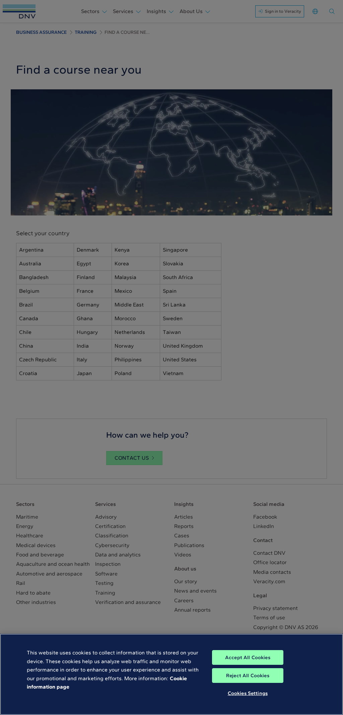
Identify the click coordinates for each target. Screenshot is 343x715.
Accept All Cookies (247, 657)
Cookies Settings (248, 693)
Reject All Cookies (247, 676)
